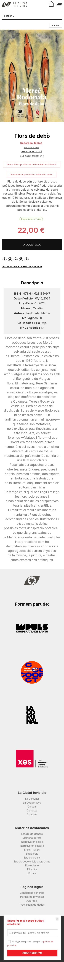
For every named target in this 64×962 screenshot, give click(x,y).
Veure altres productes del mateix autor (31, 174)
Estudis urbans (32, 857)
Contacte (32, 810)
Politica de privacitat (32, 896)
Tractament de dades (32, 904)
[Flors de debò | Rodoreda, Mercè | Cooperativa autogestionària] (32, 76)
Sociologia (32, 853)
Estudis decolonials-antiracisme (32, 861)
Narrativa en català (32, 841)
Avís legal (32, 900)
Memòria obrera (32, 837)
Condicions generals (32, 892)
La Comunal (32, 798)
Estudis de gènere (32, 833)
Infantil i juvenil (32, 849)
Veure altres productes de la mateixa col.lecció (32, 164)
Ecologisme (32, 865)
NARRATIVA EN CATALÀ (31, 152)
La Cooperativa (32, 802)
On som (32, 806)
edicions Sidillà (31, 147)
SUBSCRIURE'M (32, 953)
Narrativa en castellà (32, 845)
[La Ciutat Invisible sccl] (14, 5)
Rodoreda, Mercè (31, 142)
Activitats (32, 814)
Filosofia (32, 869)
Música (32, 873)
